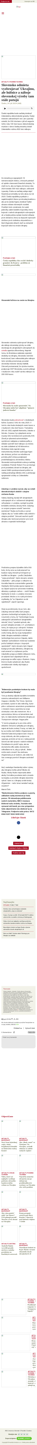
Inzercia (11, 1430)
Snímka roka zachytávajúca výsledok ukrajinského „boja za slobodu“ (14, 910)
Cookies (29, 1430)
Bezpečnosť (5, 1140)
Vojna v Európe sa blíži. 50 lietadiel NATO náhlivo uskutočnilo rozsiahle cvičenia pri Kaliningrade (18, 916)
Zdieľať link (18, 843)
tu (17, 1009)
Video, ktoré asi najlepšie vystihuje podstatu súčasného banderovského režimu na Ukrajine (17, 922)
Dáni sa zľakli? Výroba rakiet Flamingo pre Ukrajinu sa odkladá (16, 934)
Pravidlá (23, 1430)
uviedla (4, 350)
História (12, 1244)
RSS (6, 1430)
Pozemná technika (16, 82)
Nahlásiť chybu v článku (18, 848)
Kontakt (17, 1430)
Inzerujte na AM (29, 1)
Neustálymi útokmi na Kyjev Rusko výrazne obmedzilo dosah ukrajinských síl (16, 928)
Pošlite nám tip (18, 853)
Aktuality (5, 82)
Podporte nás (5, 1)
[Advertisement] (18, 35)
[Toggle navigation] (2, 13)
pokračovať (19, 420)
